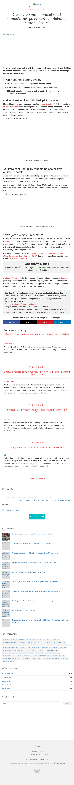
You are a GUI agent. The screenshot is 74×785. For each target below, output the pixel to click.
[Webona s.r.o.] (37, 771)
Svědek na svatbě (9, 658)
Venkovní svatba (24, 658)
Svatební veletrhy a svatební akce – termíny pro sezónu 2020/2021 (28, 497)
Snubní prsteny (20, 645)
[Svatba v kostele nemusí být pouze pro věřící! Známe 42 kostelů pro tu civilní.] (9, 381)
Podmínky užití (37, 752)
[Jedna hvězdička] (12, 267)
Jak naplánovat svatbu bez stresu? (24, 610)
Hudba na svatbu (52, 639)
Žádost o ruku (8, 661)
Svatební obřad (51, 650)
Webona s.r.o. (44, 759)
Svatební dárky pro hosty (41, 647)
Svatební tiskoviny (24, 655)
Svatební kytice (24, 650)
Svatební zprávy (7, 685)
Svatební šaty (58, 655)
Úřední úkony (6, 689)
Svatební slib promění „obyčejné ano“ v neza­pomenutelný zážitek (37, 411)
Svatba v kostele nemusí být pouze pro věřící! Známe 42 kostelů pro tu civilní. (37, 373)
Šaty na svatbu (53, 658)
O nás (37, 746)
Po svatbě (48, 642)
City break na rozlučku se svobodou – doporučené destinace (32, 534)
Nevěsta (21, 642)
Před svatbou (59, 642)
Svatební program (26, 653)
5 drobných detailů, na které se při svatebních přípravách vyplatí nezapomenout (39, 601)
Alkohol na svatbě (10, 639)
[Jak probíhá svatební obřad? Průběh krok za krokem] (12, 454)
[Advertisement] (37, 723)
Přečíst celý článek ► (37, 367)
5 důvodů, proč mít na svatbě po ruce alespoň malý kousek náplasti (35, 582)
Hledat (67, 703)
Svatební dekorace (10, 647)
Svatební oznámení (10, 653)
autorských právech (58, 763)
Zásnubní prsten (39, 658)
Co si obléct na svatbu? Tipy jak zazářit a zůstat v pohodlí (31, 543)
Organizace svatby (34, 642)
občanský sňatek (46, 104)
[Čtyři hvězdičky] (50, 267)
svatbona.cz (62, 278)
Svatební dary (65, 645)
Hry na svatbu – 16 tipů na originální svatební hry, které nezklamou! (44, 500)
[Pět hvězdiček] (63, 267)
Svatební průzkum (37, 10)
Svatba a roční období (36, 645)
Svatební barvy (52, 645)
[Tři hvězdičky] (38, 267)
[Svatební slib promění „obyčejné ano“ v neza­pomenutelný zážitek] (8, 419)
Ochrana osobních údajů (37, 754)
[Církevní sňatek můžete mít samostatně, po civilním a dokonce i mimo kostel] (37, 49)
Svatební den (25, 647)
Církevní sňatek (25, 639)
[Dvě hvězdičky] (25, 267)
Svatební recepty (41, 653)
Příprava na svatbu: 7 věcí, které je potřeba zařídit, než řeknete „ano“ (35, 553)
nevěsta (6, 106)
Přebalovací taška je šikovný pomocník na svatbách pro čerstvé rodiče (36, 591)
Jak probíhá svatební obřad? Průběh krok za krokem (37, 447)
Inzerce (37, 749)
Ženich (64, 658)
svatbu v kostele (20, 258)
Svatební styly (9, 655)
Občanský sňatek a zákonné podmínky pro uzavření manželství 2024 (37, 335)
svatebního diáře (12, 241)
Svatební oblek (38, 650)
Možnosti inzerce (37, 516)
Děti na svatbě (38, 639)
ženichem (15, 106)
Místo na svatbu (9, 642)
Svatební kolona (9, 650)
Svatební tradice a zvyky (42, 655)
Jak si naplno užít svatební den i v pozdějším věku (29, 572)
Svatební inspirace (8, 674)
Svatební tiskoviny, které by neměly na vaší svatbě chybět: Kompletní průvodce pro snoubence (40, 621)
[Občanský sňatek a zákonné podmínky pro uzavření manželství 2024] (9, 343)
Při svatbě (7, 645)
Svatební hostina (59, 647)
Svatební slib (55, 653)
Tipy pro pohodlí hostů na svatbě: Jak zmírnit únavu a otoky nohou (34, 562)
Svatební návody (7, 677)
